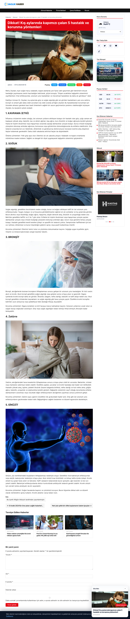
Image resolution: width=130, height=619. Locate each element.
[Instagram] (110, 45)
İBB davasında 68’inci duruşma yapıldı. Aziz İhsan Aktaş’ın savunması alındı (110, 126)
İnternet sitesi (11, 590)
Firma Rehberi (61, 10)
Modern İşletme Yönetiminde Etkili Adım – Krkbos (109, 140)
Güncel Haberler (46, 10)
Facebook (62, 85)
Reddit (79, 85)
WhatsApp (71, 85)
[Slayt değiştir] (106, 221)
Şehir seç (102, 27)
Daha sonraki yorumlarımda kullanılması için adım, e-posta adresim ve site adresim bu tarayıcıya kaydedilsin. (47, 600)
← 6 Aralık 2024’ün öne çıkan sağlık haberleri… (25, 506)
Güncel (15, 17)
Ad (7, 574)
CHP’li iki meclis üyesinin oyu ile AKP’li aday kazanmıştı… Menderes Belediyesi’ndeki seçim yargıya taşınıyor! (110, 135)
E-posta (9, 582)
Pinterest (87, 85)
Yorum (9, 555)
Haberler (8, 17)
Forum (87, 10)
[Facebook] (99, 45)
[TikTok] (99, 51)
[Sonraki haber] (119, 65)
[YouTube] (116, 45)
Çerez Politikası (75, 10)
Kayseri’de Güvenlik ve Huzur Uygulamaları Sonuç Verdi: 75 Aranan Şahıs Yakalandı (109, 121)
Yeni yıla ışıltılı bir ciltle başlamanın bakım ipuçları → (72, 506)
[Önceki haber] (115, 65)
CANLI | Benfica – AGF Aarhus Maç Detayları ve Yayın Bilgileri (109, 129)
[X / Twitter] (104, 45)
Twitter (54, 85)
